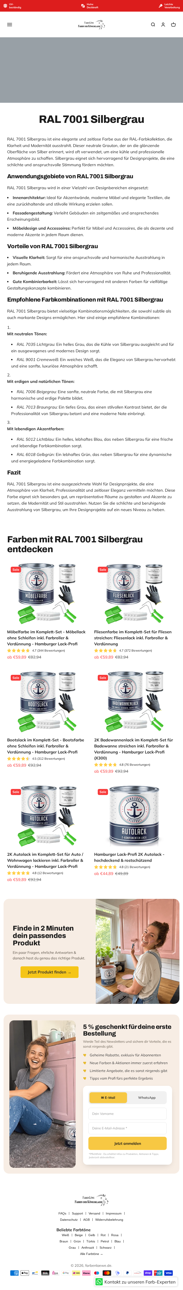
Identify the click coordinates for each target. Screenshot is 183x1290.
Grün (77, 1241)
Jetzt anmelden (127, 1143)
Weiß (65, 1235)
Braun (64, 1241)
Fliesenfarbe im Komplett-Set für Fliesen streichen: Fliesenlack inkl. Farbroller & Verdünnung (133, 637)
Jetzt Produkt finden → (49, 972)
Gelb (91, 1235)
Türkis (90, 1241)
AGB (86, 1219)
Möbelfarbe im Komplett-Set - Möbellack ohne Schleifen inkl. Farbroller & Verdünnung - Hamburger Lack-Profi (46, 637)
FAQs (62, 1213)
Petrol (105, 1241)
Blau (117, 1241)
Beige (79, 1235)
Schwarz (106, 1247)
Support (77, 1213)
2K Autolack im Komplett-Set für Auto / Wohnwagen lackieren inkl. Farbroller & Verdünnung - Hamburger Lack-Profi (45, 860)
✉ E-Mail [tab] (108, 1097)
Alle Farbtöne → (91, 1254)
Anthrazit (87, 1247)
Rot (103, 1235)
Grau (72, 1247)
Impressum (114, 1213)
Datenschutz (69, 1219)
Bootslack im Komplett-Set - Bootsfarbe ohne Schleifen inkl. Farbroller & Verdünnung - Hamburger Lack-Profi (45, 746)
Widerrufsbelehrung (109, 1219)
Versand (94, 1213)
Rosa (115, 1235)
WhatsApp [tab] (147, 1097)
